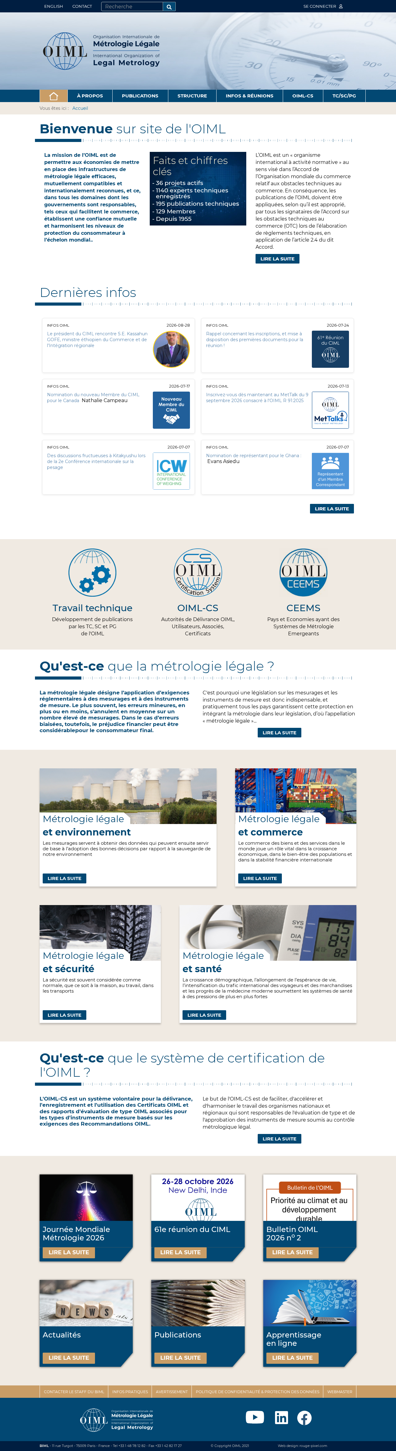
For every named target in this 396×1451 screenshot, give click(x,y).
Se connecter (320, 6)
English (53, 6)
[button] (53, 96)
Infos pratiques (130, 1391)
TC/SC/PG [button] (344, 96)
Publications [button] (140, 96)
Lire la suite (279, 733)
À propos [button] (90, 96)
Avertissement (172, 1391)
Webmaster (339, 1391)
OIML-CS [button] (302, 96)
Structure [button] (192, 96)
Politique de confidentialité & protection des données (257, 1391)
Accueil (80, 108)
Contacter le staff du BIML (74, 1391)
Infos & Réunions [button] (249, 96)
